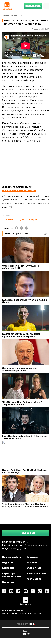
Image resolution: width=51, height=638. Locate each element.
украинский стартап (28, 220)
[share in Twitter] (21, 228)
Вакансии (8, 582)
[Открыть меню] (46, 6)
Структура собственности (11, 575)
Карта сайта (34, 579)
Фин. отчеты (34, 568)
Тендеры (32, 557)
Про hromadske (11, 557)
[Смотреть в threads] (47, 591)
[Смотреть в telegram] (18, 591)
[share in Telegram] (26, 228)
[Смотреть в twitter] (33, 591)
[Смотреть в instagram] (11, 591)
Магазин (32, 562)
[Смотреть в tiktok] (40, 591)
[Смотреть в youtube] (26, 591)
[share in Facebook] (16, 228)
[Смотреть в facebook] (4, 591)
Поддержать (33, 6)
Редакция (8, 562)
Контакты (8, 568)
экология (9, 220)
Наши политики (36, 573)
